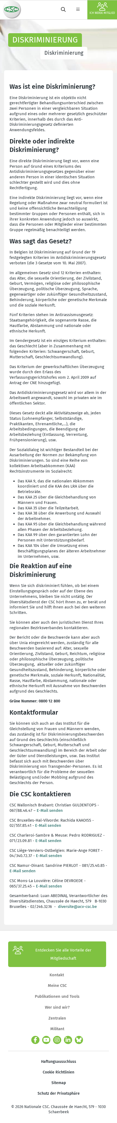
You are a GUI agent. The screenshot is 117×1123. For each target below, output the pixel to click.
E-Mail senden (50, 810)
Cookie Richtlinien (58, 1072)
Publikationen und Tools (57, 996)
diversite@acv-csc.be (77, 906)
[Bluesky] (79, 1040)
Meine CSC (57, 985)
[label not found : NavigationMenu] (77, 9)
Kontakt (57, 974)
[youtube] (46, 1040)
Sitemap (58, 1083)
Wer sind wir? (57, 1007)
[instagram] (57, 1040)
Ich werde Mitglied (102, 13)
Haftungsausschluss (58, 1061)
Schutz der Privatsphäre (59, 1093)
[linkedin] (68, 1040)
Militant (57, 1028)
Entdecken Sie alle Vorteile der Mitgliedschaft (63, 954)
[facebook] (35, 1040)
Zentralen (57, 1018)
